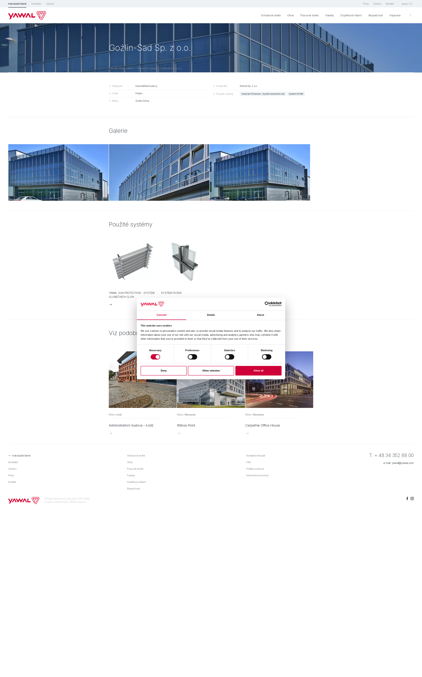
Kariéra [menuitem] (377, 3)
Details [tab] (211, 314)
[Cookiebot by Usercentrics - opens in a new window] (267, 304)
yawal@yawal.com (403, 463)
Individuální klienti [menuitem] (17, 3)
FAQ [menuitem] (248, 462)
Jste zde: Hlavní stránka (121, 68)
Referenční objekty (146, 68)
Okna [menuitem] (290, 15)
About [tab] (260, 314)
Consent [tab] (161, 314)
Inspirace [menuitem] (395, 15)
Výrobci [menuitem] (50, 3)
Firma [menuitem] (366, 3)
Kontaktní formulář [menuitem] (255, 455)
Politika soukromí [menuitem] (255, 468)
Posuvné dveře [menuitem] (309, 15)
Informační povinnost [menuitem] (257, 475)
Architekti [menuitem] (36, 3)
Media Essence (78, 501)
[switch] (192, 357)
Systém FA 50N (296, 94)
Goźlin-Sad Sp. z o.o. (171, 68)
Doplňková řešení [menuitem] (351, 15)
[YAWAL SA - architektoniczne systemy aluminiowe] (27, 15)
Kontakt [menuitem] (390, 3)
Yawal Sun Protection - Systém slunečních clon (263, 94)
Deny (164, 370)
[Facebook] (407, 498)
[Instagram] (412, 498)
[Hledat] (410, 15)
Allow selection (211, 370)
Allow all (258, 370)
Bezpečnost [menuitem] (375, 15)
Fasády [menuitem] (329, 15)
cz (410, 3)
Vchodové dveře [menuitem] (271, 15)
